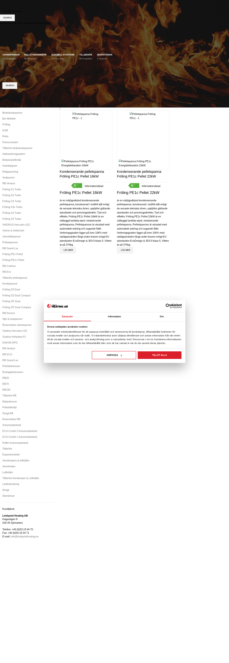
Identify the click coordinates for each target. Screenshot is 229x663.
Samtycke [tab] (67, 316)
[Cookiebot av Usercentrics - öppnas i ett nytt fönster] (168, 306)
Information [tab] (114, 316)
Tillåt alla (159, 355)
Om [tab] (162, 316)
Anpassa (112, 355)
